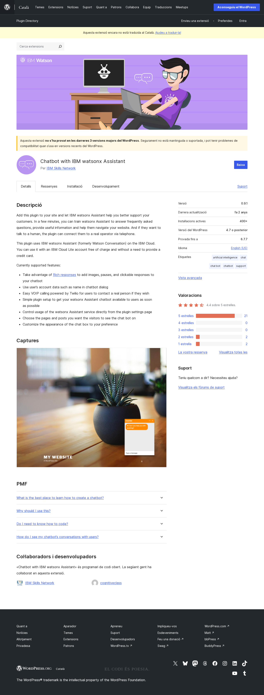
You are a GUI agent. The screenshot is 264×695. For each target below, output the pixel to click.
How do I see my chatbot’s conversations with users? (57, 537)
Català (60, 668)
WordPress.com (217, 626)
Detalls (26, 186)
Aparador (70, 626)
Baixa (241, 164)
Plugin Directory (27, 21)
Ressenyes (49, 186)
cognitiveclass (111, 583)
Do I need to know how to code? (42, 524)
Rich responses (64, 275)
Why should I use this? (33, 511)
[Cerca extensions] (60, 46)
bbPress (212, 639)
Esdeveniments (168, 632)
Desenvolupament (105, 186)
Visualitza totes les (233, 352)
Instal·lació (74, 186)
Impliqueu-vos (167, 626)
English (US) (239, 248)
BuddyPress (215, 645)
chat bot (215, 265)
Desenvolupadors (123, 639)
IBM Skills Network (61, 168)
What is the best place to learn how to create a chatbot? (60, 498)
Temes (68, 632)
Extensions (71, 639)
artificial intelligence (225, 257)
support (241, 265)
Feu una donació (171, 639)
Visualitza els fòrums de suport (201, 387)
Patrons (69, 645)
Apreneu (116, 626)
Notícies (22, 632)
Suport (242, 186)
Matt (209, 632)
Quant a (21, 626)
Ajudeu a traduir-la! (168, 32)
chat (243, 257)
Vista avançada (190, 278)
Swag (163, 645)
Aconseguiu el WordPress (237, 7)
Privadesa (23, 645)
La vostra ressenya (192, 352)
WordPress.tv (121, 645)
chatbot (228, 265)
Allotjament (24, 639)
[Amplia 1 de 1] (161, 353)
